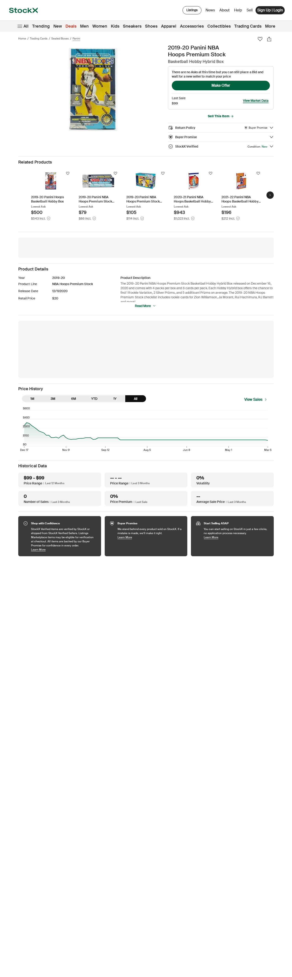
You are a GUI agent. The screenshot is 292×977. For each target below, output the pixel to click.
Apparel (168, 26)
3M (53, 399)
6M (73, 399)
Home (22, 38)
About (225, 11)
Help (238, 10)
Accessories (192, 26)
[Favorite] (260, 39)
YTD (94, 399)
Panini (76, 38)
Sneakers (132, 26)
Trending (41, 26)
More (270, 26)
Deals (70, 26)
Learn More (63, 549)
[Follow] (67, 173)
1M (32, 399)
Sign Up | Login (270, 10)
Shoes (151, 26)
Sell (250, 10)
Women (99, 26)
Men (84, 26)
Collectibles (219, 26)
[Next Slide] (270, 195)
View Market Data (256, 101)
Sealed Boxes (60, 38)
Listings (192, 10)
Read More (143, 306)
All (26, 26)
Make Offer (220, 85)
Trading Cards (247, 26)
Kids (115, 26)
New (57, 26)
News (210, 10)
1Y (115, 399)
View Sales (253, 399)
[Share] (269, 39)
